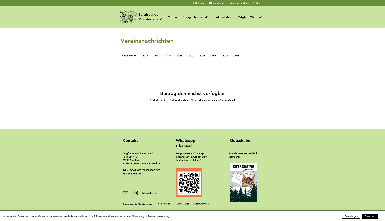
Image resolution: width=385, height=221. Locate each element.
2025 (225, 55)
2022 (191, 55)
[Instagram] (136, 193)
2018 (145, 55)
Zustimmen (370, 216)
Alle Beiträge (129, 55)
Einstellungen (351, 216)
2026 (236, 55)
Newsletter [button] (150, 193)
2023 (202, 55)
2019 (156, 55)
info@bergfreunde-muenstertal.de (141, 163)
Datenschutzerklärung (158, 216)
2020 (168, 55)
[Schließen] (381, 216)
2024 (213, 55)
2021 (179, 55)
